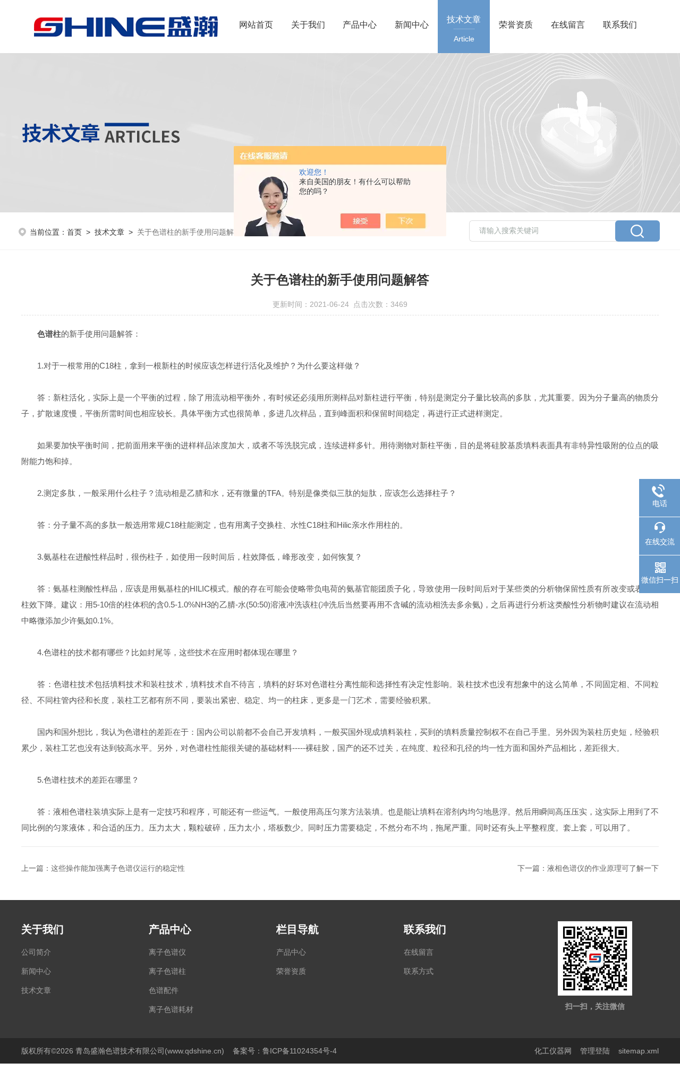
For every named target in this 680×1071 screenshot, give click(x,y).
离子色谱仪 (167, 952)
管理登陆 (595, 1051)
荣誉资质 (516, 24)
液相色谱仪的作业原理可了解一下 (603, 868)
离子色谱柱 (167, 971)
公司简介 (36, 952)
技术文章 (464, 29)
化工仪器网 (553, 1051)
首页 (74, 232)
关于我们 (308, 24)
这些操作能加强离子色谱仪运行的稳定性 (118, 868)
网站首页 (256, 24)
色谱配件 (163, 990)
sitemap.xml (638, 1051)
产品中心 (360, 24)
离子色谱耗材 (171, 1009)
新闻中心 (412, 24)
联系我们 (620, 24)
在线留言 (568, 24)
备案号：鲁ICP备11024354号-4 (285, 1051)
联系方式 (419, 971)
